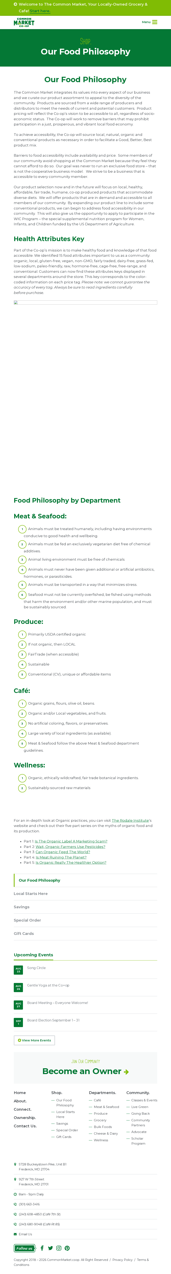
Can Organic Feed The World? (63, 852)
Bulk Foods (103, 1127)
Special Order (27, 920)
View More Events (36, 1040)
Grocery (100, 1120)
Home (20, 1093)
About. (20, 1101)
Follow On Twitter (50, 1248)
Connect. (22, 1109)
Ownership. (25, 1117)
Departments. (102, 1093)
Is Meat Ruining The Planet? (61, 857)
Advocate (139, 1132)
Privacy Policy (122, 1260)
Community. (138, 1093)
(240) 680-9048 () (39, 1224)
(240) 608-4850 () (39, 1214)
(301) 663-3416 (29, 1204)
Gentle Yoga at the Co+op (48, 985)
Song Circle (36, 968)
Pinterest (67, 1248)
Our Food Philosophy (39, 880)
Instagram (59, 1248)
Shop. (56, 1093)
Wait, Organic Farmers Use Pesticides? (70, 847)
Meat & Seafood (106, 1107)
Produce (101, 1113)
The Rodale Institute (130, 820)
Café (97, 1100)
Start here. (40, 11)
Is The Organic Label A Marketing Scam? (71, 841)
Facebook (42, 1248)
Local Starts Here (31, 893)
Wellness (101, 1140)
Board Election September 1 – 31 (53, 1020)
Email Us (25, 1234)
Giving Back (140, 1113)
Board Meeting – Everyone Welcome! (57, 1003)
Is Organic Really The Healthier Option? (71, 862)
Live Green (139, 1107)
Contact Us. (25, 1126)
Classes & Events (144, 1100)
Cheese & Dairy (106, 1133)
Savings (21, 907)
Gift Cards (24, 933)
